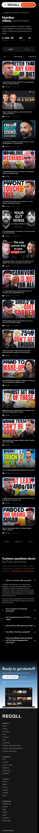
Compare (5, 737)
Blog (4, 740)
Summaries (6, 742)
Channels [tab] (27, 49)
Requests (5, 768)
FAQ (3, 759)
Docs (4, 734)
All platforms (6, 804)
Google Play (6, 820)
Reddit (4, 784)
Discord (5, 787)
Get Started (28, 4)
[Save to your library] (32, 63)
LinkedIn (5, 793)
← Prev (6, 541)
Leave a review (7, 765)
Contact (5, 762)
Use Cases (6, 731)
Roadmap (5, 773)
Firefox (4, 812)
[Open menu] (5, 5)
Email (4, 795)
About (4, 726)
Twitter (4, 781)
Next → (31, 541)
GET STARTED (11, 677)
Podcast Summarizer (9, 751)
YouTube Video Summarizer (11, 745)
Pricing (4, 728)
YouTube (5, 790)
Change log (6, 770)
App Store (5, 818)
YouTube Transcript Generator (12, 748)
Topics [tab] (11, 49)
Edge (4, 809)
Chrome (5, 806)
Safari (4, 815)
